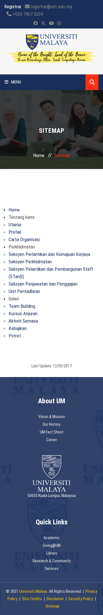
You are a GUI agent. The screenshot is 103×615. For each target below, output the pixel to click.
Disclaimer (55, 598)
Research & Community (52, 561)
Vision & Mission (51, 416)
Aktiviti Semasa (23, 321)
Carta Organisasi (24, 239)
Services (52, 568)
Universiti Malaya (33, 591)
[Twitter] (43, 23)
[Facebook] (35, 23)
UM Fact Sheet (52, 432)
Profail (15, 232)
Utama (15, 224)
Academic (51, 537)
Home (38, 155)
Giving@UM (52, 545)
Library (51, 553)
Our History (51, 424)
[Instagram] (59, 23)
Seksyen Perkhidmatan (30, 261)
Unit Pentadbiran (24, 291)
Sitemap (52, 606)
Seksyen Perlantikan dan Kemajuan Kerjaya (49, 254)
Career (51, 439)
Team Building (22, 306)
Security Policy (80, 598)
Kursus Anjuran (23, 313)
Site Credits (32, 598)
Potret (15, 336)
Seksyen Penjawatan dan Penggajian (43, 284)
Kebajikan (18, 328)
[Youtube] (51, 23)
